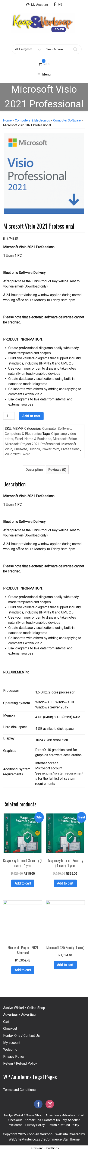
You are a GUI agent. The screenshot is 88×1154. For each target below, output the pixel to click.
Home (7, 120)
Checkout (10, 1029)
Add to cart (31, 416)
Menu (46, 74)
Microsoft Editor (65, 439)
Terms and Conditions (19, 1090)
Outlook (34, 449)
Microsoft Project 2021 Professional (32, 444)
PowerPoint (50, 449)
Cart (6, 1022)
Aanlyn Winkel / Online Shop (24, 1008)
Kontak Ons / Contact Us (21, 1036)
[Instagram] (60, 4)
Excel (19, 439)
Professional (70, 449)
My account (11, 1043)
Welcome (10, 1049)
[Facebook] (54, 4)
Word (26, 454)
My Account (39, 5)
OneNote (20, 449)
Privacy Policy (14, 1057)
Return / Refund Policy (20, 1063)
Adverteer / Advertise (19, 1015)
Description (34, 470)
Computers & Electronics (32, 120)
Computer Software (67, 120)
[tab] (34, 469)
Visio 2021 (13, 454)
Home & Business (37, 439)
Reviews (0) (57, 470)
